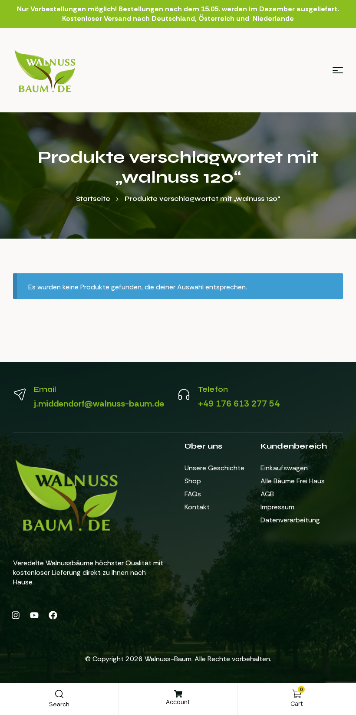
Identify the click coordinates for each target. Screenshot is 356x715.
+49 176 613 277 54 (239, 403)
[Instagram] (15, 615)
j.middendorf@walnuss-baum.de (99, 403)
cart (296, 703)
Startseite (93, 198)
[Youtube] (34, 615)
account (178, 702)
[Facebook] (53, 615)
